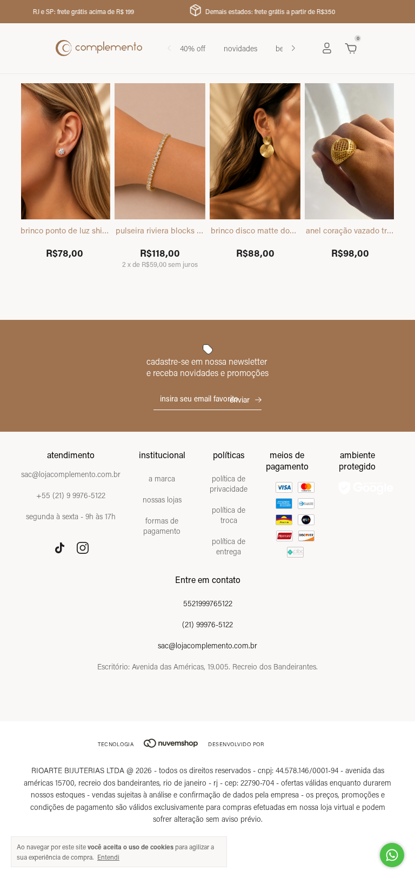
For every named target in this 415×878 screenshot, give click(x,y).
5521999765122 (207, 603)
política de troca (228, 515)
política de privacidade (228, 483)
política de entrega (228, 546)
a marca (162, 478)
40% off (192, 48)
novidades (240, 48)
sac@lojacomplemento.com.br (207, 645)
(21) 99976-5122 (207, 624)
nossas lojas (162, 499)
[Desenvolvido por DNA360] (293, 744)
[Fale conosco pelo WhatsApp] (392, 855)
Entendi (108, 857)
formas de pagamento (161, 525)
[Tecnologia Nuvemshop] (171, 744)
